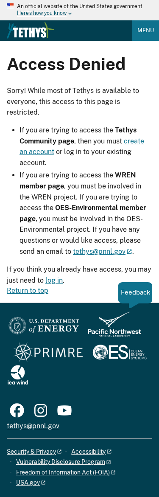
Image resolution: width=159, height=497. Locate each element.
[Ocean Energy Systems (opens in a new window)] (120, 353)
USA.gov (28, 482)
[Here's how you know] (79, 10)
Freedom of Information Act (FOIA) (63, 472)
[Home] (30, 30)
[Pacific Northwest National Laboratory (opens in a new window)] (111, 328)
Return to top (27, 290)
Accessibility (88, 451)
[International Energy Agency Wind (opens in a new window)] (18, 375)
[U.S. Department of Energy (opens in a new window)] (44, 328)
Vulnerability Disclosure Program (60, 461)
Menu (145, 30)
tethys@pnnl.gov (99, 251)
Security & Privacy (31, 451)
